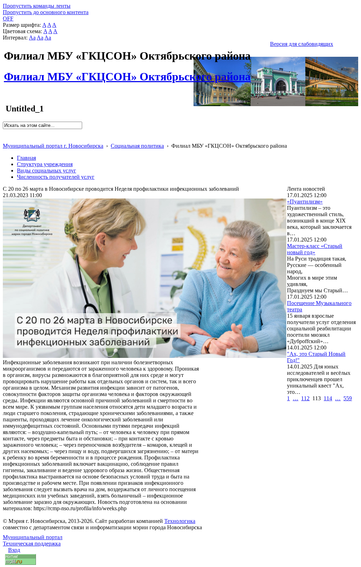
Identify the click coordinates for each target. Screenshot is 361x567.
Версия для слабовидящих (301, 44)
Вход (14, 550)
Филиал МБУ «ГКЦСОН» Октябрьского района (127, 72)
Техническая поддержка (32, 544)
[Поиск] (5, 132)
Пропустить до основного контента (45, 12)
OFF (8, 19)
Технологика (179, 521)
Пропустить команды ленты (37, 6)
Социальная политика (137, 146)
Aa (32, 38)
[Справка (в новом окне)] (6, 138)
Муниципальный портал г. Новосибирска (53, 146)
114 (328, 398)
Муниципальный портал (32, 537)
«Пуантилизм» (305, 202)
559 (347, 398)
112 (305, 398)
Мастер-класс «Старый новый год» (314, 249)
